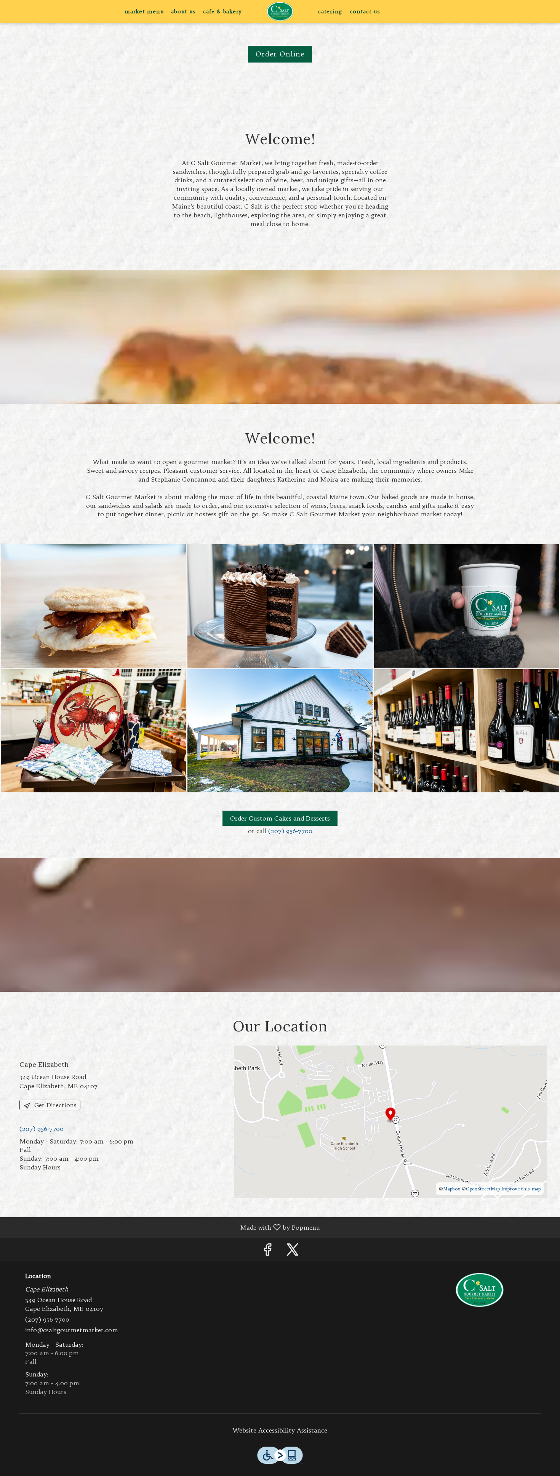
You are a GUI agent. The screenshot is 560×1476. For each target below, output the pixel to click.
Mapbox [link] (451, 1189)
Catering (330, 11)
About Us (183, 11)
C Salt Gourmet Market (480, 1290)
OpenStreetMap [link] (483, 1189)
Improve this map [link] (521, 1189)
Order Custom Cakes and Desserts (280, 818)
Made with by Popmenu (163, 1227)
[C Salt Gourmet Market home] (280, 11)
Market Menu (144, 11)
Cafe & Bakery (222, 11)
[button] (93, 605)
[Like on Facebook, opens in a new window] (267, 1251)
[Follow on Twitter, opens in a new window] (292, 1251)
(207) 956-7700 (290, 831)
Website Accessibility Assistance (280, 1430)
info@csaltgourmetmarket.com (71, 1330)
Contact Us (365, 11)
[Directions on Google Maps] (390, 1121)
